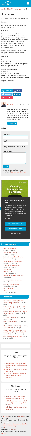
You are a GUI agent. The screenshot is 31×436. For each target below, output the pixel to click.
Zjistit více (7, 218)
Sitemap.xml (16, 424)
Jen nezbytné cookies (15, 228)
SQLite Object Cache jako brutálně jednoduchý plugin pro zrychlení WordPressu (16, 403)
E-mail (5, 141)
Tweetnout (8, 94)
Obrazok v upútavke (9, 321)
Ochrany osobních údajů (18, 172)
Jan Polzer (10, 104)
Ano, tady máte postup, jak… (12, 284)
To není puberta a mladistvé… (12, 261)
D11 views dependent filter (11, 317)
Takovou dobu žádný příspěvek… (13, 276)
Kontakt (24, 424)
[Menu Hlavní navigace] (28, 3)
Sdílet (18, 90)
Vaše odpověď (7, 151)
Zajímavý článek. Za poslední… (13, 257)
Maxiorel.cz (21, 416)
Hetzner (13, 430)
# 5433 (28, 104)
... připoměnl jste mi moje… (11, 265)
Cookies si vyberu (15, 233)
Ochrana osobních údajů (8, 426)
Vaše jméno (6, 134)
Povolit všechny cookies (15, 223)
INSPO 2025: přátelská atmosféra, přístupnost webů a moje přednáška (16, 375)
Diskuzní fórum (11, 9)
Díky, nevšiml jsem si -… (10, 248)
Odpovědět (8, 90)
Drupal (19, 9)
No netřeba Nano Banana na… (12, 280)
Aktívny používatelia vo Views (12, 336)
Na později (8, 97)
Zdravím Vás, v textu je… (10, 252)
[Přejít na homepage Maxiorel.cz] (6, 3)
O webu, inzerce (6, 424)
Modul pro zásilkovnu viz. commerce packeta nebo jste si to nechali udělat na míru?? (15, 332)
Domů (3, 9)
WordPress (15, 386)
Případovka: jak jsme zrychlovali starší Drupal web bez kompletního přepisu (16, 365)
